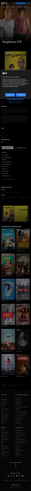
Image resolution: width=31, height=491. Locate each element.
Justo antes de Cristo (6, 351)
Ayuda (15, 467)
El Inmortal (18, 404)
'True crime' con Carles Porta (21, 414)
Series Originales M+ (5, 414)
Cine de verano (4, 408)
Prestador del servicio (7, 480)
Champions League (5, 432)
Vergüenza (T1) (7, 147)
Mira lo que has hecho (7, 275)
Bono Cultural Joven (19, 450)
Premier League (4, 435)
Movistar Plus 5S (19, 423)
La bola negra (18, 399)
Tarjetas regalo (18, 454)
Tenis (2, 443)
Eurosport (3, 450)
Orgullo (2, 423)
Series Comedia (4, 417)
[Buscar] (13, 3)
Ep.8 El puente (5, 171)
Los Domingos (18, 401)
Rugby (2, 444)
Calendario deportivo (23, 7)
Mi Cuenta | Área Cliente (20, 434)
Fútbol (13, 7)
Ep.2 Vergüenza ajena (7, 157)
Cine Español (3, 401)
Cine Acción (3, 404)
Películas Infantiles (4, 410)
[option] (8, 214)
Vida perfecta (4, 301)
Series (3, 7)
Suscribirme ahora (20, 3)
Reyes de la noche (20, 376)
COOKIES (26, 480)
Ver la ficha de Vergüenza (16, 149)
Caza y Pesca (18, 421)
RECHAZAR (10, 94)
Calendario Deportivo (5, 452)
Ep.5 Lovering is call (6, 164)
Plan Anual (18, 448)
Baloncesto (3, 441)
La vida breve (19, 275)
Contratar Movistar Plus (20, 439)
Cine (8, 7)
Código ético (18, 437)
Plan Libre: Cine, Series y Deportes (22, 441)
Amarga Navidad (19, 403)
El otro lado (19, 351)
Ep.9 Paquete (5, 173)
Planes (17, 444)
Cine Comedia (4, 403)
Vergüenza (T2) (21, 147)
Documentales (4, 419)
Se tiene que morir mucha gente (22, 406)
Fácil (17, 326)
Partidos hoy (3, 454)
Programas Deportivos (20, 419)
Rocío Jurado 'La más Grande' (21, 412)
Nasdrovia (18, 301)
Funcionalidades (19, 432)
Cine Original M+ (4, 399)
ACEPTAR (21, 94)
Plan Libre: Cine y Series (20, 443)
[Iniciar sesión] (28, 3)
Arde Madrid (4, 326)
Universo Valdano (4, 439)
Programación (4, 455)
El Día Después (4, 437)
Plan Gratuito (18, 446)
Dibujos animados (19, 417)
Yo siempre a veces (21, 250)
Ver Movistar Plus (19, 430)
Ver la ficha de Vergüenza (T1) (8, 179)
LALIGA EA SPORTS (4, 434)
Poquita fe (4, 250)
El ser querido (18, 397)
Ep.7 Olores (4, 168)
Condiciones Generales (20, 435)
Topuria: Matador (4, 446)
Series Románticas (4, 415)
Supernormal (4, 376)
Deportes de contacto (5, 448)
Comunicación (18, 455)
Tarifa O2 (17, 452)
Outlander (18, 408)
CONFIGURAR (15, 90)
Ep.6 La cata (4, 166)
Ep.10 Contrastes (6, 175)
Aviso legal (15, 480)
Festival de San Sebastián (20, 415)
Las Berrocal (18, 410)
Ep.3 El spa (4, 159)
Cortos (2, 406)
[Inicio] (4, 3)
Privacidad (21, 480)
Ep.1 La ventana (5, 154)
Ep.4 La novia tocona (6, 161)
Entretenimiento (4, 421)
